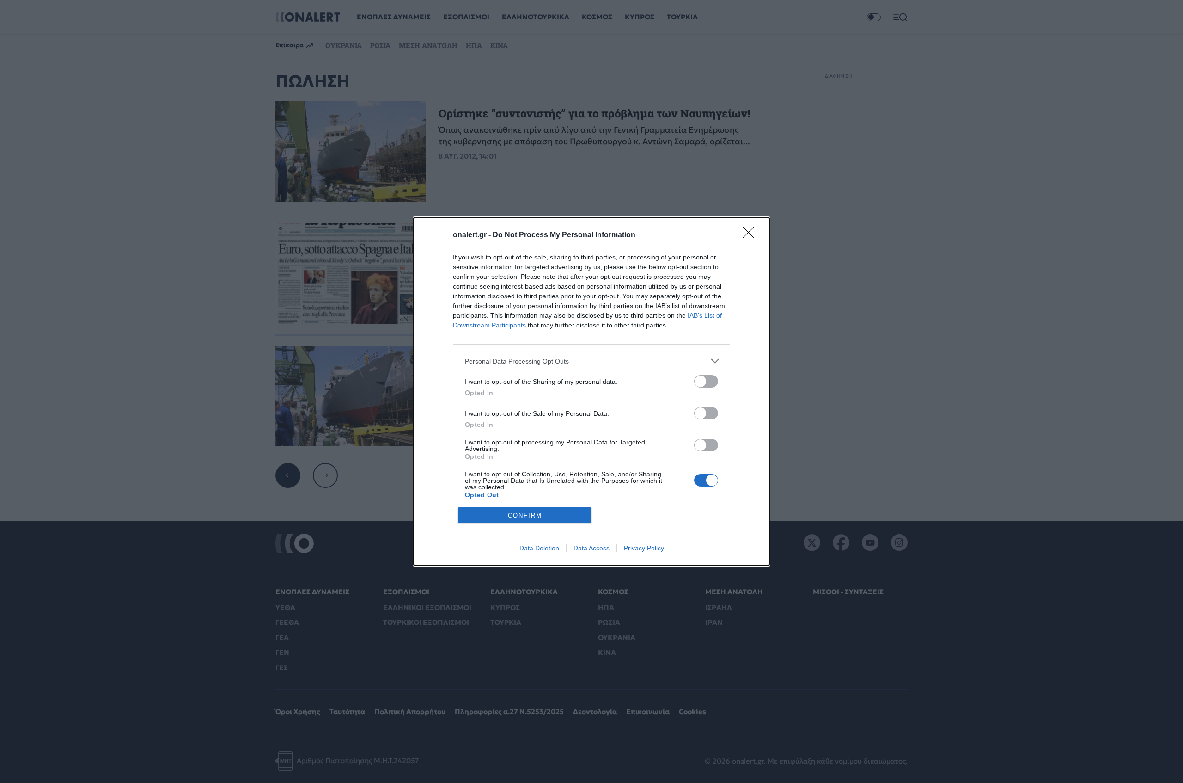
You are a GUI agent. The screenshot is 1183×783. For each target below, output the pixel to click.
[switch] (706, 381)
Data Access (591, 548)
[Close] (751, 235)
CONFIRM (525, 515)
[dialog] (591, 391)
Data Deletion (539, 548)
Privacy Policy (644, 548)
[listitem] (591, 361)
